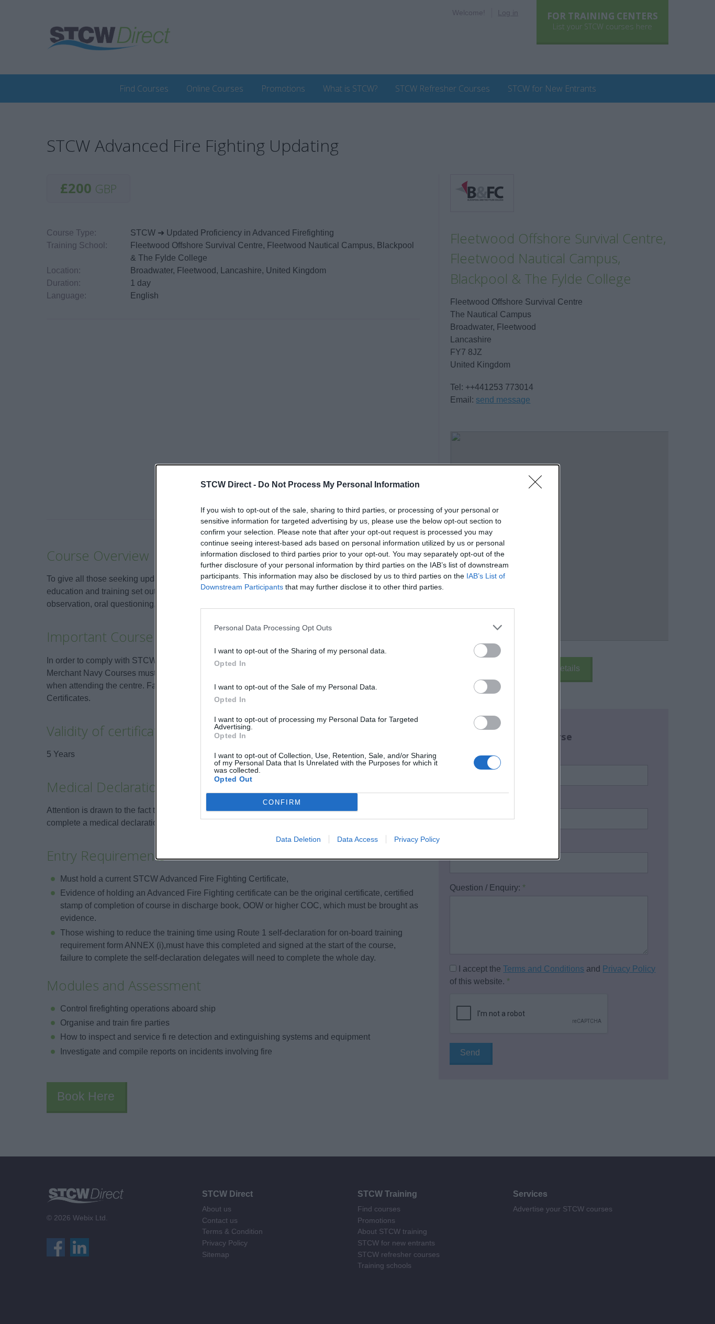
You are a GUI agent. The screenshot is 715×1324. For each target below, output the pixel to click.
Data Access (357, 839)
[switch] (487, 650)
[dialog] (357, 662)
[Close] (539, 485)
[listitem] (357, 627)
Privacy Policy (417, 839)
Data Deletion (298, 839)
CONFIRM (282, 802)
